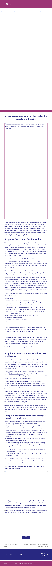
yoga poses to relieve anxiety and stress (16, 397)
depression (26, 249)
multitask (41, 224)
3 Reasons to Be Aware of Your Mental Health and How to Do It (34, 545)
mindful (33, 459)
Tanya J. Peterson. (13, 563)
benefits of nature (29, 434)
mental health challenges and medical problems (25, 343)
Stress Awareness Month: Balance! (11, 545)
